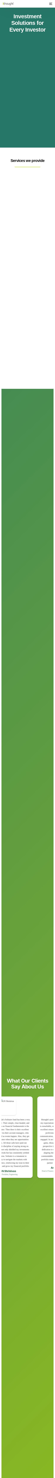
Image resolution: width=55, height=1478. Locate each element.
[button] (45, 4)
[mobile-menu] (50, 4)
